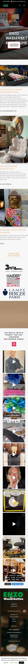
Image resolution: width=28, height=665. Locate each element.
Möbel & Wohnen (14, 617)
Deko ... (2, 243)
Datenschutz (14, 606)
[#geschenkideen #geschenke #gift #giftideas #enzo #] (14, 385)
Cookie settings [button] (13, 662)
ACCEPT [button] (21, 662)
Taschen (14, 621)
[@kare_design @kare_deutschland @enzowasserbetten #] (14, 477)
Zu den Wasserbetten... (8, 111)
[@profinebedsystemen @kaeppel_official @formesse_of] (14, 408)
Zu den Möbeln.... (6, 184)
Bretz (14, 619)
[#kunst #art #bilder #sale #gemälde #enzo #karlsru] (14, 501)
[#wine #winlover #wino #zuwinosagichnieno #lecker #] (14, 570)
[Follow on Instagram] (14, 344)
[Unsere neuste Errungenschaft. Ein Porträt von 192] (14, 361)
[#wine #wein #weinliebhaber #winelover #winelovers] (14, 524)
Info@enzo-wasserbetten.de (14, 632)
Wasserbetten (14, 614)
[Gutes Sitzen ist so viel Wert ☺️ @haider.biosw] (14, 547)
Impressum (14, 604)
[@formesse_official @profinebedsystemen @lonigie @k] (14, 431)
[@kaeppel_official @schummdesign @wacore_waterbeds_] (14, 454)
